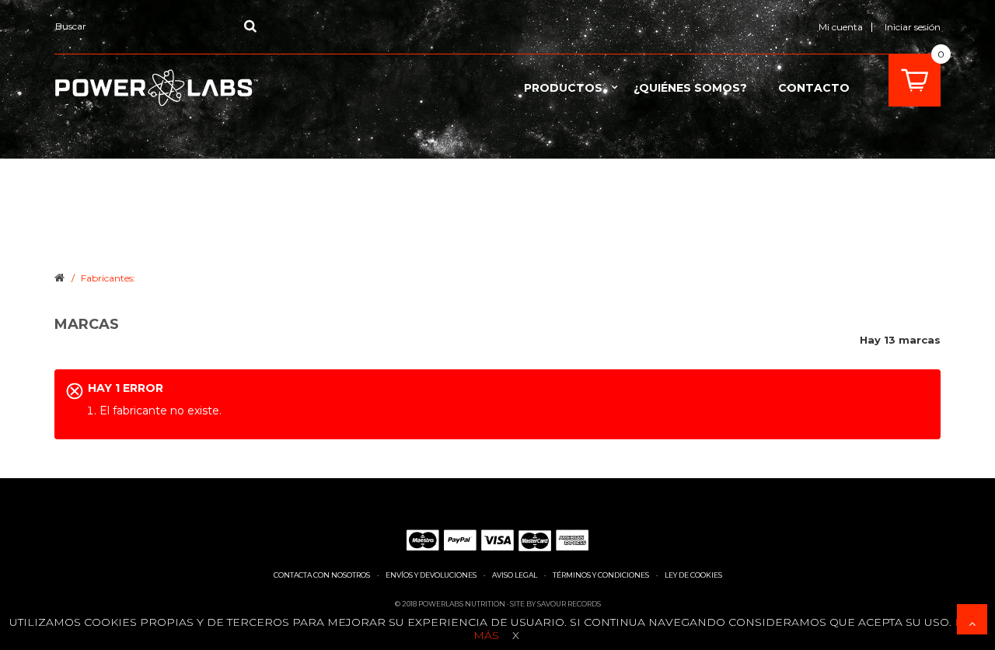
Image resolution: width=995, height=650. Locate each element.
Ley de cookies (693, 575)
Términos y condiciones (601, 575)
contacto (814, 87)
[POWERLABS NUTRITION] (156, 88)
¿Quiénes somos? (690, 87)
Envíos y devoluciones (431, 575)
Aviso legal (514, 575)
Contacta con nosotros (322, 575)
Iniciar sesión (913, 27)
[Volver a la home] (59, 277)
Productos (563, 87)
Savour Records (569, 603)
